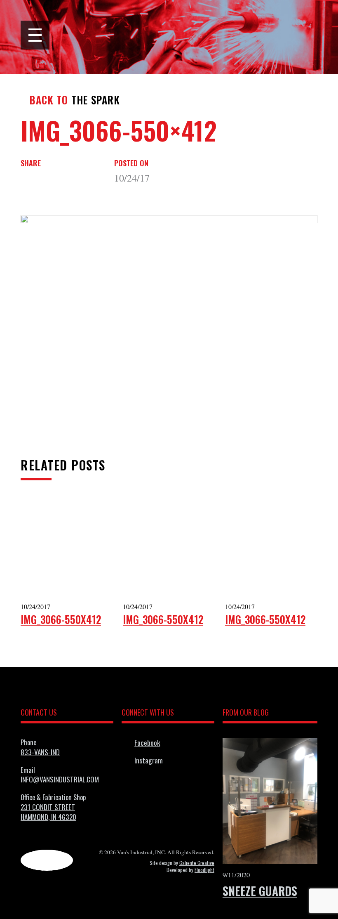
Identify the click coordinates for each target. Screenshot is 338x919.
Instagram (148, 760)
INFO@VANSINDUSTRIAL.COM (60, 779)
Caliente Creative (196, 863)
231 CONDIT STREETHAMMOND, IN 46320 (48, 811)
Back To (49, 100)
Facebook (147, 742)
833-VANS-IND (40, 752)
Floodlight (204, 870)
